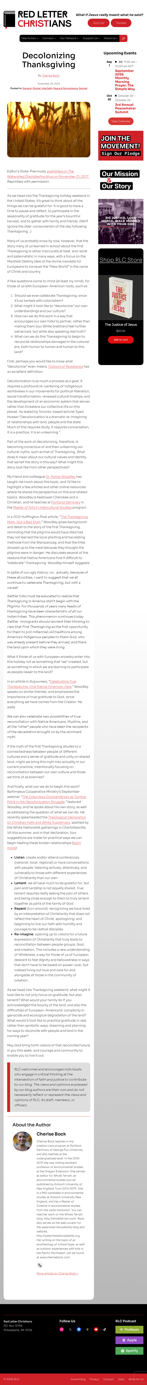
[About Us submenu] (117, 38)
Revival (83, 88)
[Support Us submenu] (98, 38)
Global (37, 88)
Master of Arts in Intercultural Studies (42, 507)
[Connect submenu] (55, 38)
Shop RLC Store (120, 260)
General (27, 88)
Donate (121, 23)
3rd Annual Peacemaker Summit (125, 108)
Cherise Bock (51, 75)
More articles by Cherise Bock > (57, 1273)
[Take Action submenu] (37, 38)
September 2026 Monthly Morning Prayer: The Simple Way (125, 80)
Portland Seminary (65, 502)
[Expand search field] (123, 38)
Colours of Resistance (65, 366)
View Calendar (121, 121)
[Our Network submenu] (78, 38)
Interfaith (47, 88)
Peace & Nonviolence (65, 88)
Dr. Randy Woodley (60, 477)
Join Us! (98, 23)
